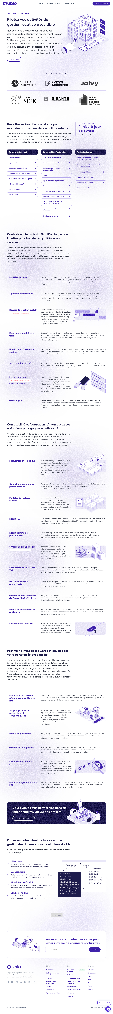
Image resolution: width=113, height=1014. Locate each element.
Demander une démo (101, 3)
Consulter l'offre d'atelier (23, 818)
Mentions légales (95, 1007)
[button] (40, 3)
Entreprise (49, 3)
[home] (10, 3)
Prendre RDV (14, 59)
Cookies (104, 1007)
